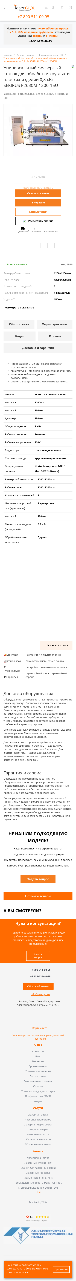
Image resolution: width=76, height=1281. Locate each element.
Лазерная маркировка (38, 1124)
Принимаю (61, 1269)
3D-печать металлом (38, 1139)
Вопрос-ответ (38, 1076)
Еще (38, 1192)
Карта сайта (39, 1028)
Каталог (38, 1151)
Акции (38, 1101)
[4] (25, 176)
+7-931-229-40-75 (40, 41)
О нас (38, 1044)
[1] (15, 176)
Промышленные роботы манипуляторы (38, 1182)
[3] (21, 176)
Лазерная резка (38, 1114)
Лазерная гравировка (38, 1119)
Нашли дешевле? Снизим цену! (38, 187)
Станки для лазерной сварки (38, 1167)
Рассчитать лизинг (40, 221)
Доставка (23, 231)
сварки (38, 35)
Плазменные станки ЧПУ (38, 1177)
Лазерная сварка (38, 1129)
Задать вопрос (38, 956)
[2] (18, 176)
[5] (28, 176)
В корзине (38, 202)
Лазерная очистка (38, 1134)
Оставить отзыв (57, 645)
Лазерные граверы (38, 1172)
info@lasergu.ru (40, 994)
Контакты (38, 1051)
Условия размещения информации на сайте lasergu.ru (40, 1036)
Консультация (38, 211)
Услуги (38, 1107)
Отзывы (38, 1086)
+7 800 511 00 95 (33, 16)
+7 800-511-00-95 (40, 970)
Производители (38, 1066)
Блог (38, 1056)
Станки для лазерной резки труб (38, 1187)
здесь (28, 1272)
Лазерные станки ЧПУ (38, 1162)
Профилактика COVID (38, 1096)
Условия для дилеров (38, 1071)
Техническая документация (38, 1091)
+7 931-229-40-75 (40, 976)
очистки (52, 35)
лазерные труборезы (39, 32)
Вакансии (38, 1061)
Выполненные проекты (38, 1081)
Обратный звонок (38, 986)
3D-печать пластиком (38, 1144)
